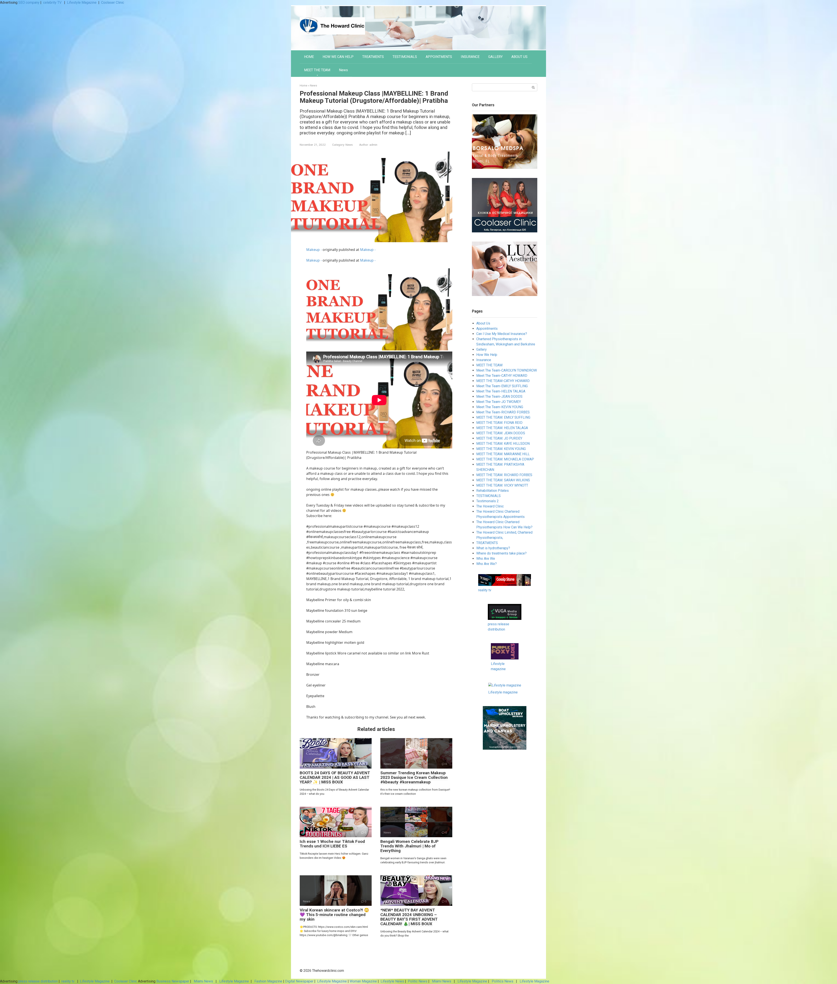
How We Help (486, 355)
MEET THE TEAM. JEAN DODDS (500, 433)
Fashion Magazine (268, 981)
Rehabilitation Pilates (492, 491)
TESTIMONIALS (405, 57)
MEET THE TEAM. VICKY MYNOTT (502, 485)
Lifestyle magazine (503, 692)
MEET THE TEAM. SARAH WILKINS (503, 480)
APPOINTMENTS (439, 57)
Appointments (487, 328)
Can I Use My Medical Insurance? (501, 334)
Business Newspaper (172, 981)
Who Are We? (486, 564)
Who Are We (485, 558)
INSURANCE (470, 57)
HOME (309, 57)
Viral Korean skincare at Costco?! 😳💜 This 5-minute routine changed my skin (334, 915)
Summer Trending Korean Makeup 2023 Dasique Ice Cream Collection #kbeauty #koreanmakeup (414, 777)
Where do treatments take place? (501, 553)
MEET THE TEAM (317, 70)
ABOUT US (519, 57)
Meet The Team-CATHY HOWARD (501, 376)
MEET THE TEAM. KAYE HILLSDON (503, 443)
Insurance (483, 360)
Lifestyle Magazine (82, 2)
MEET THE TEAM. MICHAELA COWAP (505, 459)
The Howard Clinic (490, 506)
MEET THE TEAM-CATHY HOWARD (503, 381)
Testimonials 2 (487, 501)
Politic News (417, 981)
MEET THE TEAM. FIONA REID (499, 423)
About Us (483, 323)
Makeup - (314, 249)
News (343, 70)
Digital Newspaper (299, 981)
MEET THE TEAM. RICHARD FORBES (504, 475)
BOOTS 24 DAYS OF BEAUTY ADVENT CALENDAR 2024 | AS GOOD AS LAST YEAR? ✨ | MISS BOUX (335, 777)
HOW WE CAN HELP (338, 57)
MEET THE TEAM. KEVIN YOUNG (501, 449)
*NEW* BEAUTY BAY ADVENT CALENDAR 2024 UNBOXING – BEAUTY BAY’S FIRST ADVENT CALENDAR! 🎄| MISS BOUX (409, 917)
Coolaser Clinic (112, 2)
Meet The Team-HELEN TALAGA (500, 391)
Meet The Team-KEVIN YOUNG (499, 407)
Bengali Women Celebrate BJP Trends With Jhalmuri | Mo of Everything (409, 846)
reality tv (484, 590)
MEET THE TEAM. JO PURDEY (499, 438)
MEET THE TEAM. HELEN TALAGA (502, 428)
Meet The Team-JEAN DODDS (499, 396)
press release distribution (38, 981)
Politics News (502, 981)
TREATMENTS (373, 57)
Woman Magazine (363, 981)
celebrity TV (52, 2)
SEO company (28, 2)
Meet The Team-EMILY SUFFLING (502, 386)
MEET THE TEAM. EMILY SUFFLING (503, 417)
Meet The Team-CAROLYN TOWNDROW (506, 370)
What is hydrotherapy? (493, 548)
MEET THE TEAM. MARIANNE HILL (503, 454)
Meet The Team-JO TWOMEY (498, 402)
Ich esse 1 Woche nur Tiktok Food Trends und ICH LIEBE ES (332, 844)
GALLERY (495, 57)
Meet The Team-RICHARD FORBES (503, 412)
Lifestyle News (392, 981)
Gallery (481, 349)
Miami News (203, 981)
